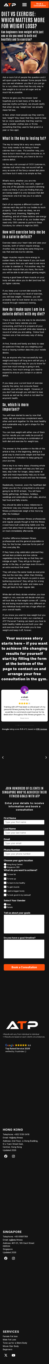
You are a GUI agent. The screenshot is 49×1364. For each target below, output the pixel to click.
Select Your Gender (15, 900)
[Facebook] (6, 1156)
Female (10, 907)
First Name (10, 818)
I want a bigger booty (15, 891)
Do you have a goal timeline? (20, 938)
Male (9, 904)
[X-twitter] (6, 1355)
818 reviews (41, 729)
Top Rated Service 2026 (17, 1048)
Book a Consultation (24, 967)
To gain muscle (13, 887)
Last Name (10, 829)
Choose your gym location (18, 860)
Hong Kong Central (14, 864)
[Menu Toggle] (24, 4)
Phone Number (12, 850)
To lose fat (11, 874)
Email (7, 839)
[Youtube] (13, 1355)
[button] (2, 757)
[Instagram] (13, 1156)
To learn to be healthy (16, 883)
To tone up (11, 879)
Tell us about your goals (17, 913)
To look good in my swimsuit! (19, 895)
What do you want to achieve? (20, 870)
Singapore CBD (13, 867)
